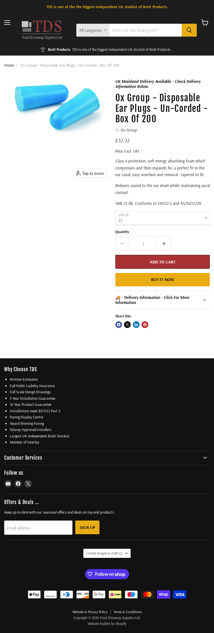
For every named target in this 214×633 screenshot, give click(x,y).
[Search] (189, 30)
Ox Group (129, 130)
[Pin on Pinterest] (145, 324)
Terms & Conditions (128, 612)
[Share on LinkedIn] (136, 324)
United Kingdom (104, 553)
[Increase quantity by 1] (164, 244)
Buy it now (162, 279)
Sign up (87, 527)
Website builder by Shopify (107, 623)
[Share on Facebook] (118, 324)
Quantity (122, 232)
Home (9, 65)
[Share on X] (127, 324)
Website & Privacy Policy (90, 612)
